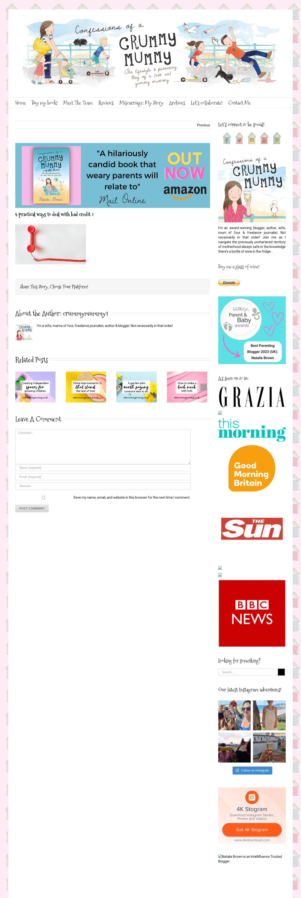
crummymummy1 (85, 313)
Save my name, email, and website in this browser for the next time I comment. (131, 497)
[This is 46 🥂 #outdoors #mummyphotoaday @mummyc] (269, 748)
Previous (203, 125)
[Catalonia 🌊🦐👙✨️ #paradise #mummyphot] (234, 715)
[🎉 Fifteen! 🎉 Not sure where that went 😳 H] (269, 715)
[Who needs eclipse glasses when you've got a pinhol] (234, 748)
